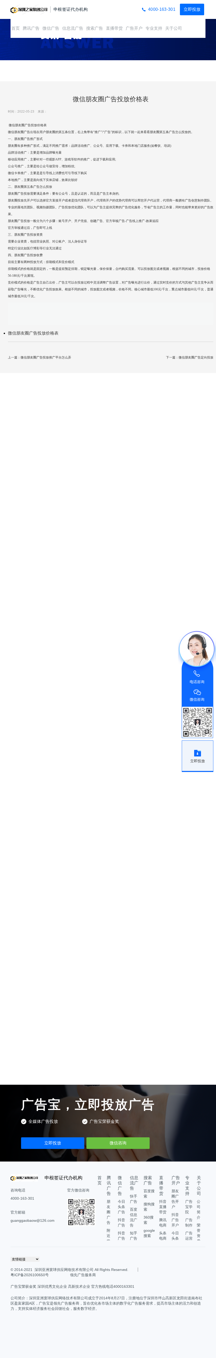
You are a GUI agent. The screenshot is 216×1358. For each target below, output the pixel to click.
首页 (15, 28)
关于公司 (173, 28)
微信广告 (50, 28)
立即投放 (192, 9)
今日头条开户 (175, 1238)
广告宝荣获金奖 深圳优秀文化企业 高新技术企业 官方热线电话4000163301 (72, 1286)
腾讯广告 (31, 28)
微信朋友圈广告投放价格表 (33, 333)
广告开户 (134, 28)
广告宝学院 (189, 1206)
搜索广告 (94, 28)
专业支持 (153, 28)
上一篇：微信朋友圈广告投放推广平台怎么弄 (39, 357)
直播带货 (114, 28)
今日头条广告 (121, 1206)
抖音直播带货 (162, 1206)
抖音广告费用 (121, 1238)
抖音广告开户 (175, 1220)
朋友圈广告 (108, 1212)
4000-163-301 (161, 9)
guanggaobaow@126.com (33, 1220)
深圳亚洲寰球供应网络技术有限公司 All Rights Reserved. (81, 1270)
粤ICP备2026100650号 (30, 1275)
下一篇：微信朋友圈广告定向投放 (189, 357)
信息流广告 (72, 28)
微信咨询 (118, 1143)
